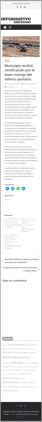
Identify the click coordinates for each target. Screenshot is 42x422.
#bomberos (31, 349)
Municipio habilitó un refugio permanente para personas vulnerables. (22, 261)
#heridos (12, 367)
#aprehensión (32, 345)
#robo (11, 386)
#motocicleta (16, 374)
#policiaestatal (10, 382)
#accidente (14, 344)
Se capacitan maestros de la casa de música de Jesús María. (19, 269)
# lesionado (14, 370)
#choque (7, 352)
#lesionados (24, 370)
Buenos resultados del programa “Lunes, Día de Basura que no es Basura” (11, 239)
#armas (10, 348)
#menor (4, 374)
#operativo (8, 378)
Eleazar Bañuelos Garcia (13, 84)
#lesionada (5, 370)
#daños (26, 352)
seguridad (15, 391)
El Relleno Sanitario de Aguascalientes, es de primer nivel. (12, 220)
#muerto (26, 373)
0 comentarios (10, 87)
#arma (5, 348)
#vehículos (34, 387)
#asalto (16, 348)
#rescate (5, 387)
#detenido (9, 357)
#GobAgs (34, 363)
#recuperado (22, 382)
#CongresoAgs (18, 352)
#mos (9, 374)
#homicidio (19, 367)
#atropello (23, 349)
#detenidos (24, 357)
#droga (17, 362)
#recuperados (31, 383)
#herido (5, 366)
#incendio (26, 367)
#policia (22, 378)
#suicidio (19, 386)
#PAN (17, 378)
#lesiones (32, 370)
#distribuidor (7, 363)
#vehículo (26, 387)
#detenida (33, 353)
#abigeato (5, 345)
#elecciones (26, 363)
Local (7, 60)
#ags (24, 344)
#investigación (35, 367)
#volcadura (7, 390)
